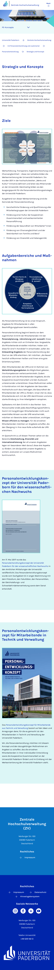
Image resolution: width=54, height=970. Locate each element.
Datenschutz (40, 892)
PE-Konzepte (8, 27)
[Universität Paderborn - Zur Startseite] (6, 3)
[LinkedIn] (31, 911)
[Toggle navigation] (28, 27)
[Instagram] (15, 911)
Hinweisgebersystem (29, 896)
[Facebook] (23, 911)
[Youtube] (38, 911)
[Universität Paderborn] (27, 953)
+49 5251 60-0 (27, 939)
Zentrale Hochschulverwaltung (25, 5)
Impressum (29, 857)
